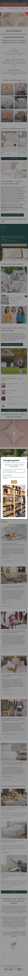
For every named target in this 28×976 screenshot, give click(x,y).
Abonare (14, 482)
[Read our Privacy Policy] (24, 477)
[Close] (25, 458)
